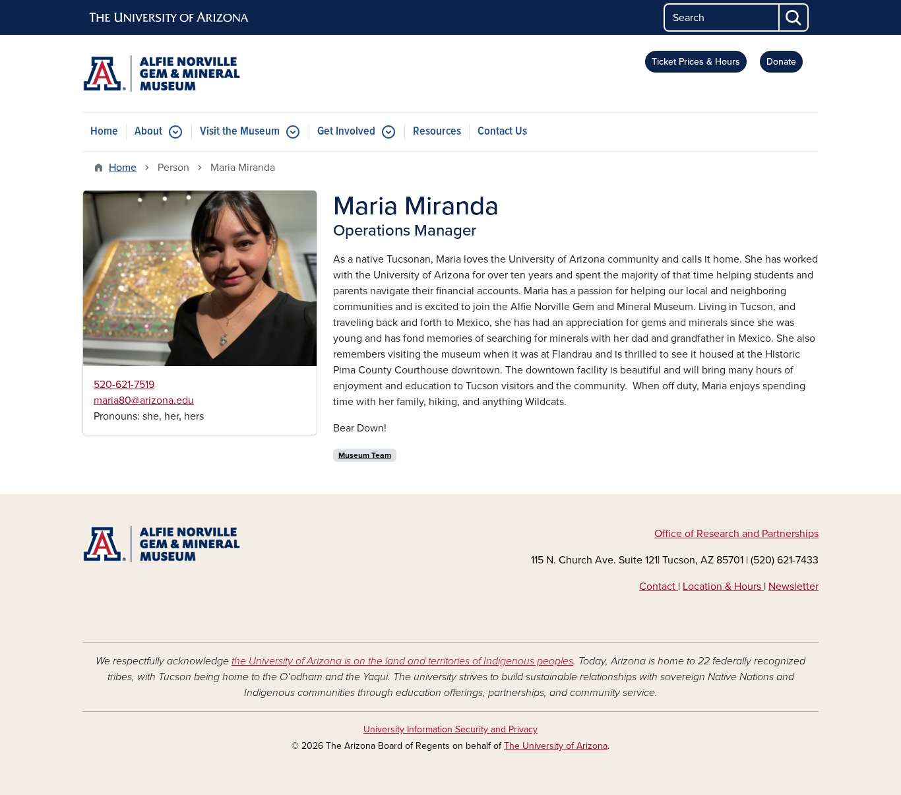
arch (729, 533)
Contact (658, 586)
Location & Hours (723, 586)
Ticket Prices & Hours (696, 61)
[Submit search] (794, 17)
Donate (781, 61)
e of (686, 533)
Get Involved (346, 131)
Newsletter (793, 586)
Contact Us (502, 131)
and (750, 533)
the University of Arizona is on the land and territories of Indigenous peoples (402, 661)
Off (662, 533)
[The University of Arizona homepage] (169, 17)
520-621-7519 (124, 384)
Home (104, 131)
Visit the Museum (240, 131)
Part (771, 533)
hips (809, 533)
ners (789, 533)
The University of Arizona (555, 745)
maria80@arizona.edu (144, 400)
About (148, 131)
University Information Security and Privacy (450, 729)
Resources (437, 131)
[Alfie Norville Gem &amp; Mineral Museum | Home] (199, 73)
